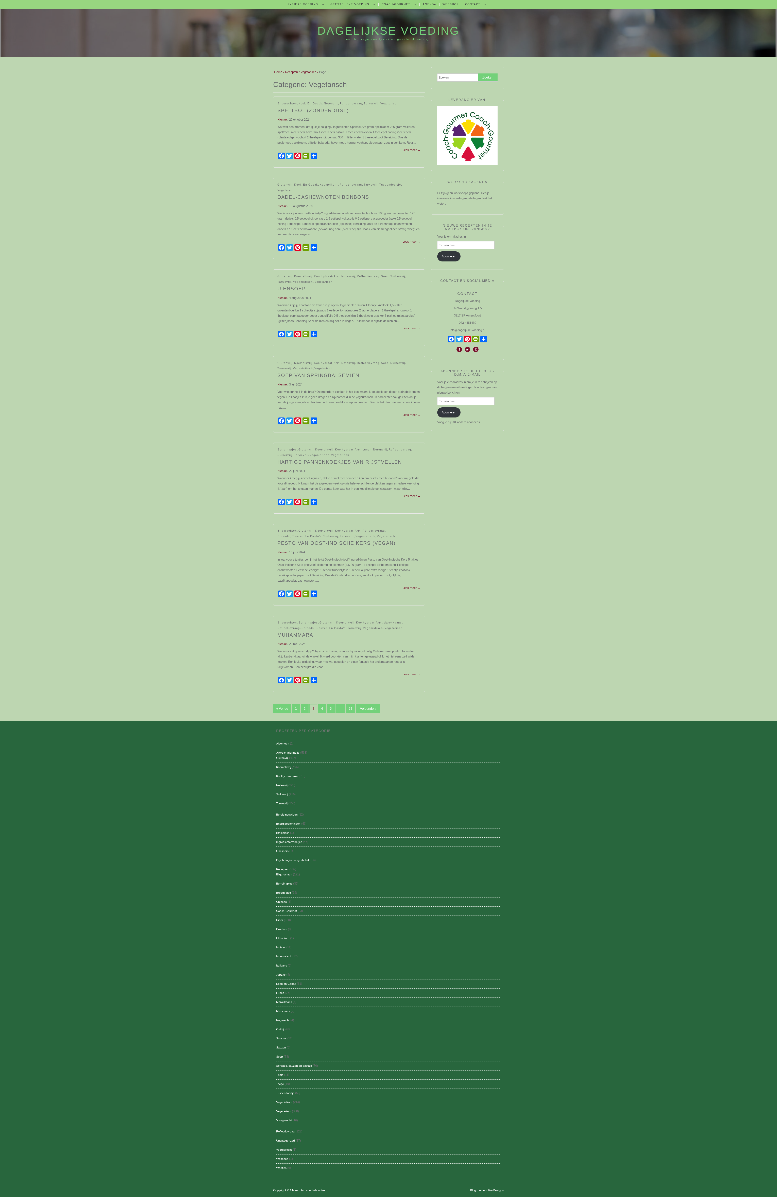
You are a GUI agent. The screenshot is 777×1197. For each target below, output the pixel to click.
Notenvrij (331, 103)
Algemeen (282, 743)
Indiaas (281, 947)
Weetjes (281, 1167)
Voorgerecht (284, 1120)
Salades (281, 1038)
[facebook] (459, 349)
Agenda (429, 4)
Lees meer (411, 150)
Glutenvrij (285, 184)
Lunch (367, 449)
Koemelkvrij (329, 184)
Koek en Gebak (310, 103)
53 (350, 708)
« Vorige (282, 708)
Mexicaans (283, 1011)
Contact (472, 4)
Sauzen (281, 1047)
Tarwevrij (371, 184)
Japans (281, 974)
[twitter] (467, 349)
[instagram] (476, 349)
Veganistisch (303, 281)
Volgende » (368, 708)
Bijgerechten (287, 103)
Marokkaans (392, 622)
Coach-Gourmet (396, 4)
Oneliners (282, 851)
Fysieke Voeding (303, 4)
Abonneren (449, 256)
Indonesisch (284, 956)
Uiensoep (291, 288)
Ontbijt (280, 1029)
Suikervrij (371, 103)
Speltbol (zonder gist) (313, 110)
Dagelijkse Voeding (388, 30)
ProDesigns (496, 1190)
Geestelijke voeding (349, 4)
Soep (385, 276)
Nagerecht (283, 1020)
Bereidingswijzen (287, 814)
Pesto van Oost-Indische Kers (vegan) (336, 543)
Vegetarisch (389, 103)
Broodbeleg (283, 892)
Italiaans (281, 965)
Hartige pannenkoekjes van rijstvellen (339, 462)
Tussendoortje (390, 184)
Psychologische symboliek (293, 860)
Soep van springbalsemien (318, 375)
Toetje (280, 1083)
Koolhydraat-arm (327, 276)
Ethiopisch (282, 832)
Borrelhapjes (287, 449)
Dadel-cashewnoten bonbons (323, 197)
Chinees (281, 901)
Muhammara (295, 635)
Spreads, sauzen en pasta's (299, 536)
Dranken (281, 929)
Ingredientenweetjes (289, 841)
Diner (279, 920)
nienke (282, 119)
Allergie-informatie (287, 752)
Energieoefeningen (288, 823)
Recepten (282, 869)
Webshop (451, 4)
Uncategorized (285, 1140)
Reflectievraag (351, 103)
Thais (279, 1074)
